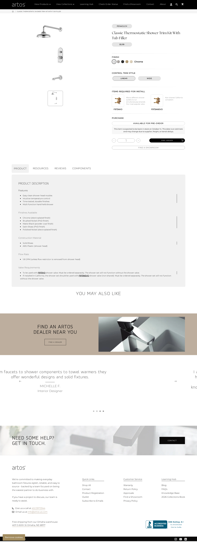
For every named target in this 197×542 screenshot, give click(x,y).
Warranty (128, 485)
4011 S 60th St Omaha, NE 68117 (28, 525)
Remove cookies (14, 537)
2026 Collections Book (173, 497)
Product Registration (93, 493)
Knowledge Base (170, 493)
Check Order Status (108, 4)
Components (81, 168)
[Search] (177, 4)
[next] (175, 381)
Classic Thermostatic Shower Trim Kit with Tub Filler (39, 11)
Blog (163, 485)
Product (20, 168)
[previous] (20, 381)
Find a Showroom (132, 4)
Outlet (85, 497)
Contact (150, 4)
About (163, 4)
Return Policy (130, 489)
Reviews (60, 168)
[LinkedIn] (185, 539)
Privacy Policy (130, 501)
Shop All (86, 485)
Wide (149, 78)
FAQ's (164, 489)
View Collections (64, 4)
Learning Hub (86, 4)
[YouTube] (180, 539)
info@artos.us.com (37, 512)
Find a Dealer (55, 342)
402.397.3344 (38, 508)
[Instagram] (175, 539)
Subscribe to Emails (92, 501)
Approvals (128, 493)
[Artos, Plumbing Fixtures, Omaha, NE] (165, 524)
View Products (41, 4)
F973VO (41, 273)
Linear (124, 78)
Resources (41, 168)
